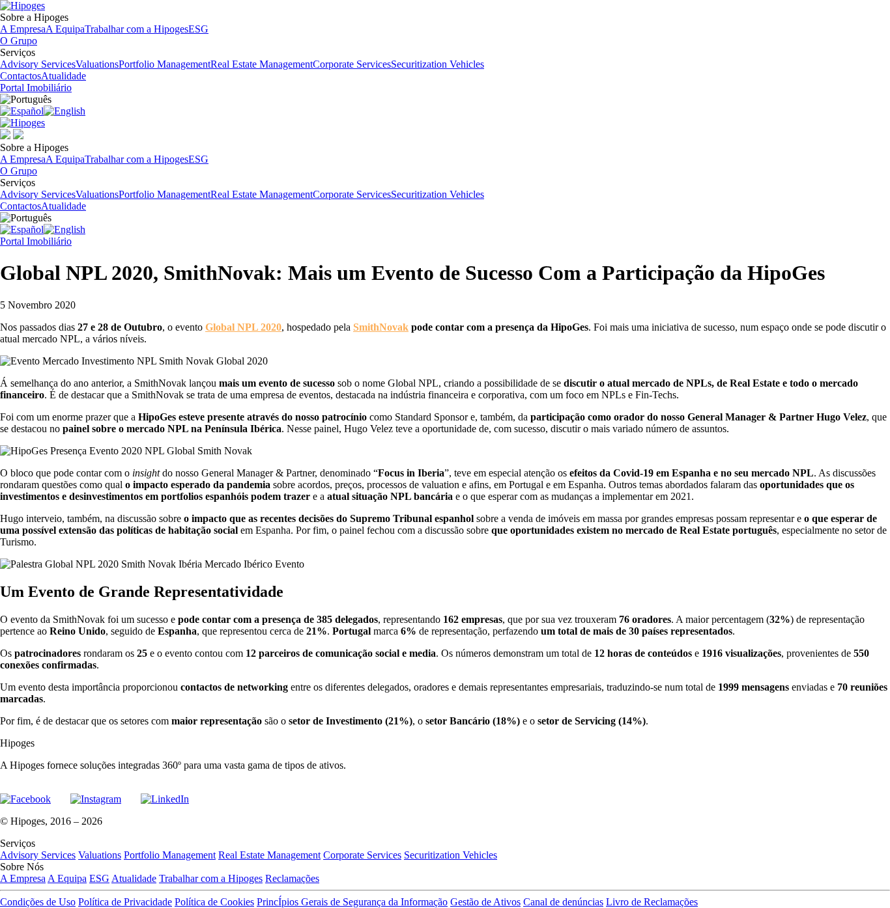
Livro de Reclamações (652, 901)
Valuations (97, 64)
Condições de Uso (38, 901)
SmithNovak (381, 327)
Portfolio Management (164, 64)
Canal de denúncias (563, 901)
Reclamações (292, 878)
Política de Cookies (214, 901)
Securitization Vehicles (437, 64)
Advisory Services (38, 64)
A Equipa (65, 28)
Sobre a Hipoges (104, 23)
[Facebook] (25, 793)
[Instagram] (95, 793)
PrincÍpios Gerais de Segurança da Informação (352, 901)
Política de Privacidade (125, 901)
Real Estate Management (261, 64)
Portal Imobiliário (36, 87)
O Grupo (18, 40)
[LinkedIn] (165, 793)
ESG (198, 28)
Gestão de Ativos (485, 901)
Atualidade (63, 75)
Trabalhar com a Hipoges (136, 28)
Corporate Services (352, 64)
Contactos (20, 75)
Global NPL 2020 (243, 327)
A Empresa (23, 28)
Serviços (242, 58)
